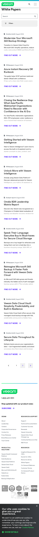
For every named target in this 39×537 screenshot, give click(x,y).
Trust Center (5, 440)
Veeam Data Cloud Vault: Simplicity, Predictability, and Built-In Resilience (19, 306)
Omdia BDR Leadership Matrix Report (16, 203)
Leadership (5, 424)
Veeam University (26, 432)
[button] (19, 532)
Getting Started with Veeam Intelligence (19, 141)
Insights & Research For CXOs (28, 453)
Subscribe (6, 408)
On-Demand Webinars (28, 465)
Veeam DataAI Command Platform (9, 455)
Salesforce (5, 473)
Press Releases (6, 435)
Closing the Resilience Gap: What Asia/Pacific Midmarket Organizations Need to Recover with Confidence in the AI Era (18, 105)
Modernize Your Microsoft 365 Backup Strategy (18, 39)
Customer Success (27, 426)
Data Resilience (6, 459)
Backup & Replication (8, 478)
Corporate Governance (9, 429)
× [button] (37, 506)
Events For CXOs (26, 457)
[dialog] (19, 520)
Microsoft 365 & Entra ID (9, 470)
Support (23, 421)
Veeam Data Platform (8, 462)
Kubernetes (5, 476)
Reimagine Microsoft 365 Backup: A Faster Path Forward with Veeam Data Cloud (18, 271)
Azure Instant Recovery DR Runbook (18, 70)
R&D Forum (24, 442)
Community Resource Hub (29, 440)
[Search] (29, 4)
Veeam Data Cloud (7, 464)
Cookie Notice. (28, 527)
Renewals (24, 429)
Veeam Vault (5, 467)
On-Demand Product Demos (27, 472)
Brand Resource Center (9, 438)
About (3, 421)
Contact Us (5, 432)
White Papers (25, 462)
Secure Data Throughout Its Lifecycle (19, 338)
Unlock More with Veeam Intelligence (17, 172)
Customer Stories (26, 468)
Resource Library (26, 460)
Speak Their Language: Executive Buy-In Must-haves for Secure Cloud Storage (19, 235)
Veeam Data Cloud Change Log (27, 436)
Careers (4, 426)
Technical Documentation (29, 424)
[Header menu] (35, 4)
